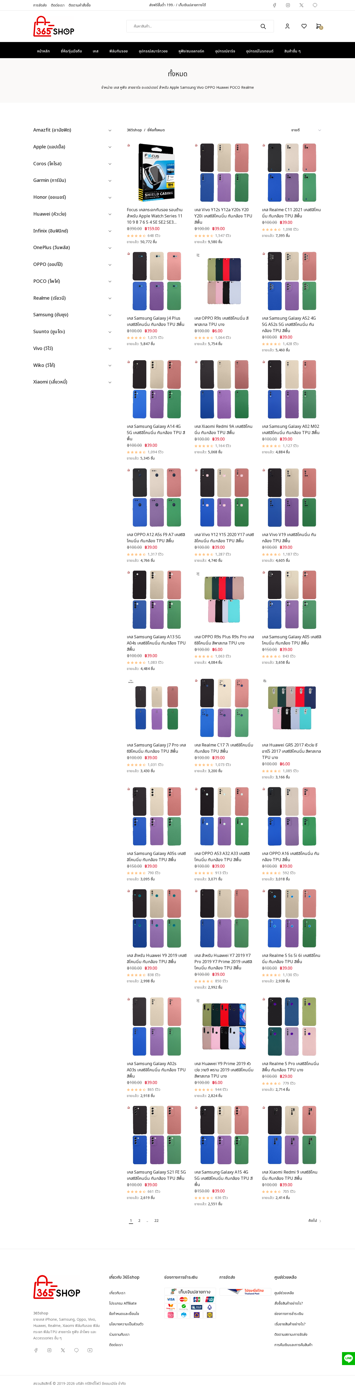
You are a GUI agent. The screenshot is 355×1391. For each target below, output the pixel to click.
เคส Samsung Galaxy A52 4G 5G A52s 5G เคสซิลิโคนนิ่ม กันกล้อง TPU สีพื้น (289, 324)
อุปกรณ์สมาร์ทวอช (153, 51)
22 (156, 1220)
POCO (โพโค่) (46, 281)
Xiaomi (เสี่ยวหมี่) (50, 382)
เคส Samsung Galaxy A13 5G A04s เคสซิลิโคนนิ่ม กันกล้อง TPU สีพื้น (156, 643)
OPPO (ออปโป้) (48, 265)
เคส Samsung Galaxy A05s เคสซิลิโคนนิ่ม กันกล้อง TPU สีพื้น (156, 857)
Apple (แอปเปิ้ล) (49, 147)
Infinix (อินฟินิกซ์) (50, 231)
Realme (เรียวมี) (49, 298)
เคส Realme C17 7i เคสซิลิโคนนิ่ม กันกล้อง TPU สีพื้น (223, 748)
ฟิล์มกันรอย (118, 51)
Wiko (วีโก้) (44, 365)
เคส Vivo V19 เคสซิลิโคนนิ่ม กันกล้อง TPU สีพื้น (289, 538)
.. (147, 1220)
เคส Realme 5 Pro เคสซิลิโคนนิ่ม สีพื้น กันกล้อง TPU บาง (290, 1067)
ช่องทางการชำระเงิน (288, 1314)
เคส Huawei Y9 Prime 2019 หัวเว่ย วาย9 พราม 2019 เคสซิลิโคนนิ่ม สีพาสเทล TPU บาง (223, 1070)
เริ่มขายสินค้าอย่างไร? (290, 1324)
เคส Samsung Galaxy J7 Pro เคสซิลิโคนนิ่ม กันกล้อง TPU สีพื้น (156, 748)
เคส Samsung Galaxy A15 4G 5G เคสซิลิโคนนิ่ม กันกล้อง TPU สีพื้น (223, 1178)
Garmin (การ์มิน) (49, 180)
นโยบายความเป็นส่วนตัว (126, 1324)
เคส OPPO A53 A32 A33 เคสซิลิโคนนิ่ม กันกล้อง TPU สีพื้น (222, 857)
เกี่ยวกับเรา (117, 1293)
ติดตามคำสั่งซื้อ (80, 5)
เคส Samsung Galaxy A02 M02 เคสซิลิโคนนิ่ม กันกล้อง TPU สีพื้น (291, 429)
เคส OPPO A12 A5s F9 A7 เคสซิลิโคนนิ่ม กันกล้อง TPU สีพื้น (156, 538)
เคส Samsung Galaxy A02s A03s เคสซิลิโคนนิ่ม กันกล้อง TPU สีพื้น (156, 1070)
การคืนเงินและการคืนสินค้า (293, 1345)
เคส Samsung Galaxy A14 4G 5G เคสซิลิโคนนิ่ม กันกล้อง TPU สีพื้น (156, 432)
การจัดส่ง (40, 5)
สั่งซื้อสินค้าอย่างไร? (288, 1303)
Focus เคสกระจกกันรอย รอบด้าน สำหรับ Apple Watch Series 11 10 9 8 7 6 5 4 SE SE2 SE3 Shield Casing (155, 219)
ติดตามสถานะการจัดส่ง (290, 1334)
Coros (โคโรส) (47, 164)
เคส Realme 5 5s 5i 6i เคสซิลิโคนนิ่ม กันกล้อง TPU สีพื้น (291, 959)
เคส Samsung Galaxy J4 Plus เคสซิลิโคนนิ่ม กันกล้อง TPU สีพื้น (156, 321)
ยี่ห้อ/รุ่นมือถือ (71, 51)
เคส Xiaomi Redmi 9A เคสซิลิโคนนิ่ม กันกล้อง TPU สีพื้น (223, 429)
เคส (95, 51)
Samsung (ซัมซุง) (50, 315)
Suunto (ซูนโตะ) (49, 332)
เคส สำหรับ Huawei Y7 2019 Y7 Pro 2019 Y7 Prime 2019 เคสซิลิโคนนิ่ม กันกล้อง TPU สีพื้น (223, 962)
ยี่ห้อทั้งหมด (156, 130)
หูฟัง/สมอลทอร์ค (191, 51)
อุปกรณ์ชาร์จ (225, 51)
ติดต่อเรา (57, 5)
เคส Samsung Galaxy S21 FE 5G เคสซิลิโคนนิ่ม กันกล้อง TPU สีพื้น (156, 1175)
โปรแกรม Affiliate (123, 1303)
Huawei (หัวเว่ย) (49, 214)
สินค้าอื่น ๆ (292, 51)
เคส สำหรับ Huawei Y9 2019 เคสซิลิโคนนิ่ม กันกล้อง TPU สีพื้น (157, 959)
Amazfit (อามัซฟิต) (52, 130)
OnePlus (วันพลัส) (51, 248)
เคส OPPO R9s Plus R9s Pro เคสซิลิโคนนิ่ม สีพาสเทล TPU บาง (224, 640)
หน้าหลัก (43, 51)
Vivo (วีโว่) (43, 349)
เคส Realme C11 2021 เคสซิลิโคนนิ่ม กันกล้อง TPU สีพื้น (291, 213)
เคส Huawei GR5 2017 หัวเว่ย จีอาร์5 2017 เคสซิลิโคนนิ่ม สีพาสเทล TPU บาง (291, 751)
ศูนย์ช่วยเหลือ (284, 1293)
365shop (134, 130)
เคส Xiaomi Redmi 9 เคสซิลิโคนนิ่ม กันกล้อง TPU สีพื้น (290, 1175)
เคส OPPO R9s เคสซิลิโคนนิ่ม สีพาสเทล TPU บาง (221, 321)
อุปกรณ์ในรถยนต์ (259, 51)
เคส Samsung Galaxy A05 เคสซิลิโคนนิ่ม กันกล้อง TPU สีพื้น (291, 640)
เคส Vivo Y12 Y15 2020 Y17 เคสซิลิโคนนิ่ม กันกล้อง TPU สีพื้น (224, 538)
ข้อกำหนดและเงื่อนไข (124, 1314)
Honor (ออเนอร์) (49, 197)
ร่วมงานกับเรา (119, 1334)
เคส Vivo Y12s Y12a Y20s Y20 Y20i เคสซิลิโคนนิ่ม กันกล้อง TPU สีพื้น (223, 216)
